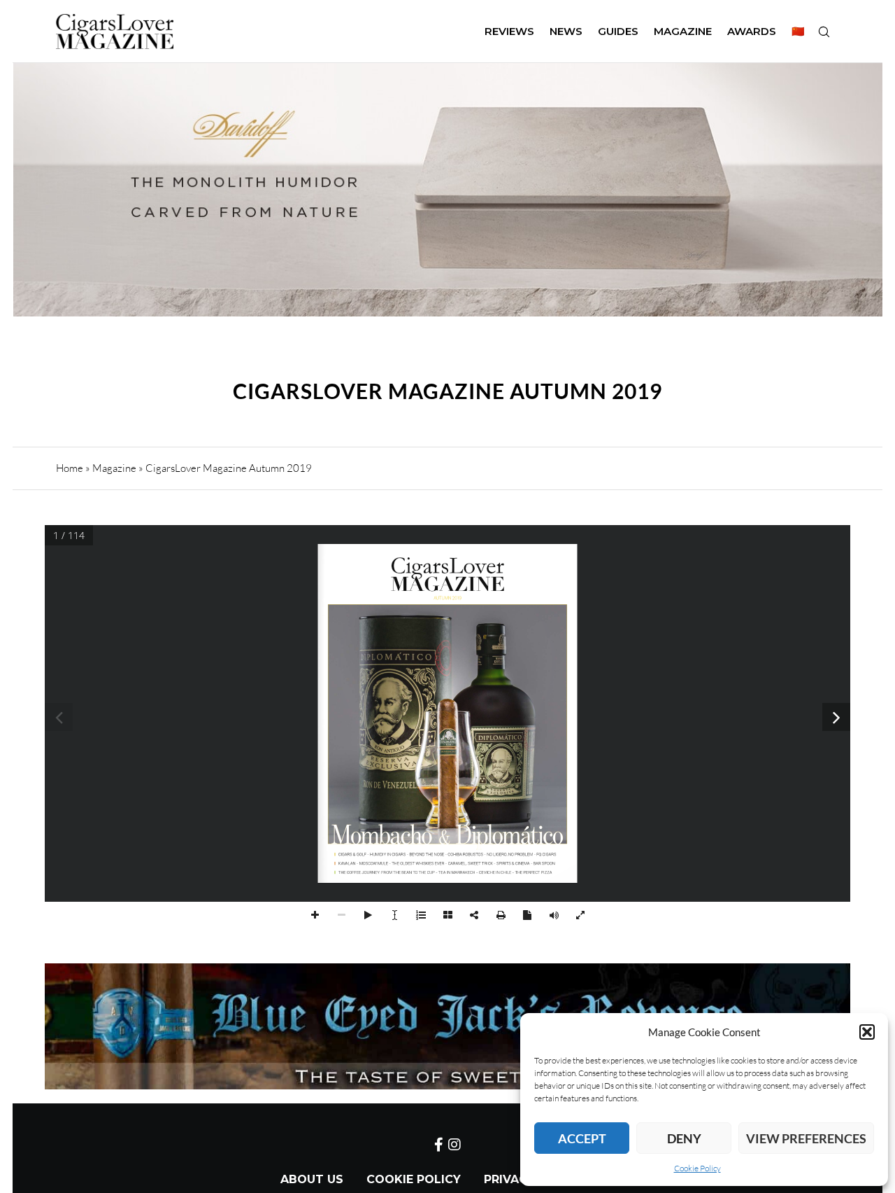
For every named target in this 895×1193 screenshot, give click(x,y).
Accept (582, 1138)
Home (69, 468)
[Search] (823, 31)
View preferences (806, 1138)
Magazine (114, 468)
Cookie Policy (697, 1168)
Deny (684, 1138)
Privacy (509, 1179)
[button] (867, 1032)
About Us (311, 1179)
